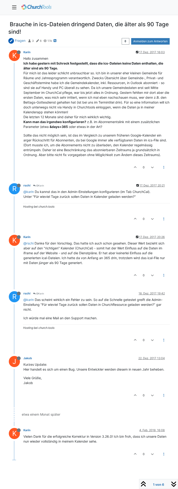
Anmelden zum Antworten (150, 41)
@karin (28, 192)
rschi (26, 185)
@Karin (39, 185)
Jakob (27, 358)
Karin (27, 52)
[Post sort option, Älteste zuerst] (125, 41)
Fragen (20, 40)
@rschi (28, 243)
